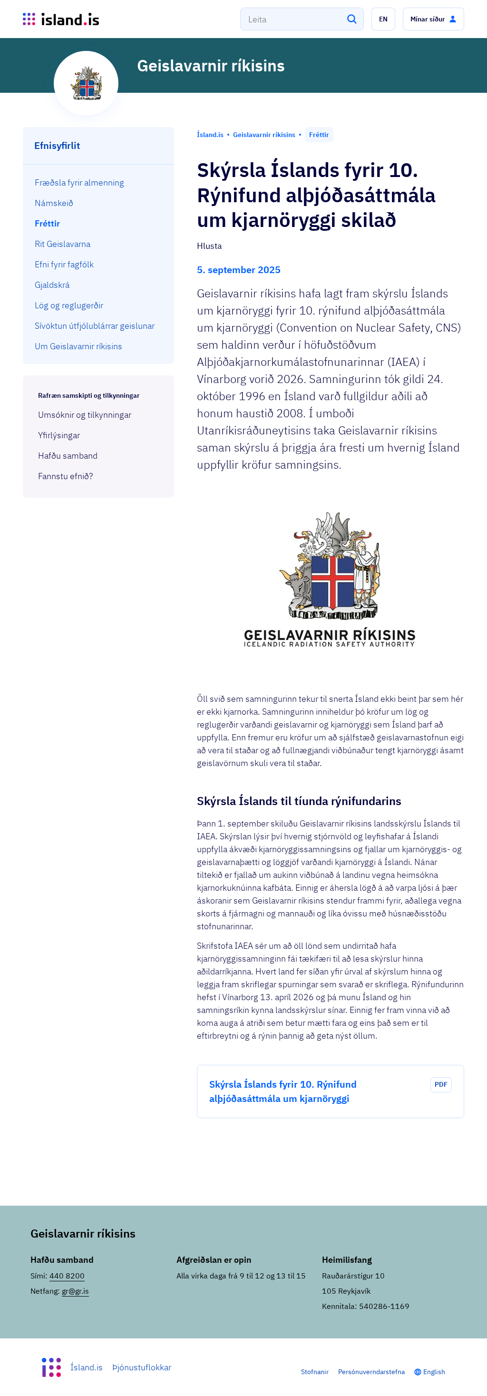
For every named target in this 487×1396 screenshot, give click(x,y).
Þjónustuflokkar (141, 1367)
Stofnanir (315, 1371)
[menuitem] (98, 182)
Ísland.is (86, 1367)
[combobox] (302, 19)
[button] (383, 19)
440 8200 (67, 1275)
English (434, 1371)
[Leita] (352, 19)
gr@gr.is (75, 1291)
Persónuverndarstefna (371, 1371)
